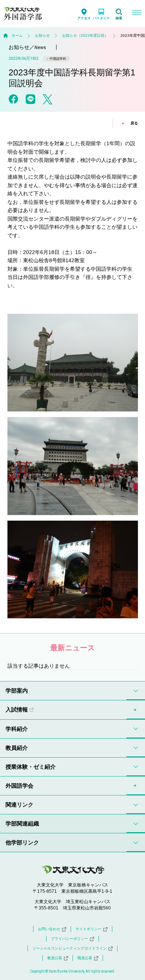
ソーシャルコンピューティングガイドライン (69, 948)
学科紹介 (17, 729)
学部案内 (17, 690)
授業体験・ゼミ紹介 (31, 767)
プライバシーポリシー (69, 939)
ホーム (17, 35)
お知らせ (42, 35)
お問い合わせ (49, 929)
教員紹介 (17, 748)
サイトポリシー (88, 929)
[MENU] (136, 13)
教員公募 (54, 958)
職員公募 (84, 958)
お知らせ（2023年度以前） (85, 35)
